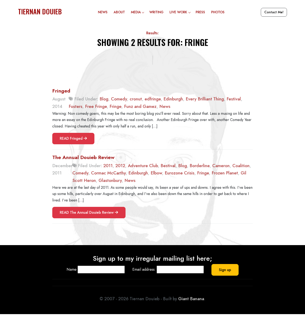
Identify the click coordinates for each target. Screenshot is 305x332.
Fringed (61, 90)
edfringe (153, 99)
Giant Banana (191, 299)
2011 (108, 166)
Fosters (75, 106)
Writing (156, 12)
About (119, 12)
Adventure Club (143, 166)
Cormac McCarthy (108, 173)
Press (200, 12)
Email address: (144, 269)
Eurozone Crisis (179, 173)
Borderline (200, 166)
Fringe (115, 106)
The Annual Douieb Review (83, 157)
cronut (136, 99)
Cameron (221, 166)
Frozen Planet (225, 173)
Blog (104, 99)
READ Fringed (72, 138)
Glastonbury (110, 180)
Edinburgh (173, 99)
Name (72, 269)
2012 (120, 166)
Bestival (168, 166)
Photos (217, 12)
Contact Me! (273, 12)
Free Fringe (96, 106)
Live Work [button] (178, 12)
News (102, 12)
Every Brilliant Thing (205, 99)
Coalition (241, 166)
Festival (234, 99)
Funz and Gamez (140, 106)
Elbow (156, 173)
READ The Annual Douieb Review (87, 212)
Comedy (119, 99)
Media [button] (136, 12)
